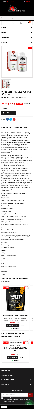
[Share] (7, 119)
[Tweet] (10, 119)
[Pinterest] (14, 119)
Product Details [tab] (20, 128)
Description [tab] (6, 128)
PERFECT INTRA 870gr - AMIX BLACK (15, 315)
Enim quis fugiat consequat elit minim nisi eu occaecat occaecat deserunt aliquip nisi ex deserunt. (17, 399)
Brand (18, 97)
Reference (4, 97)
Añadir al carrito (12, 325)
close (3, 407)
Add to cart (8, 113)
